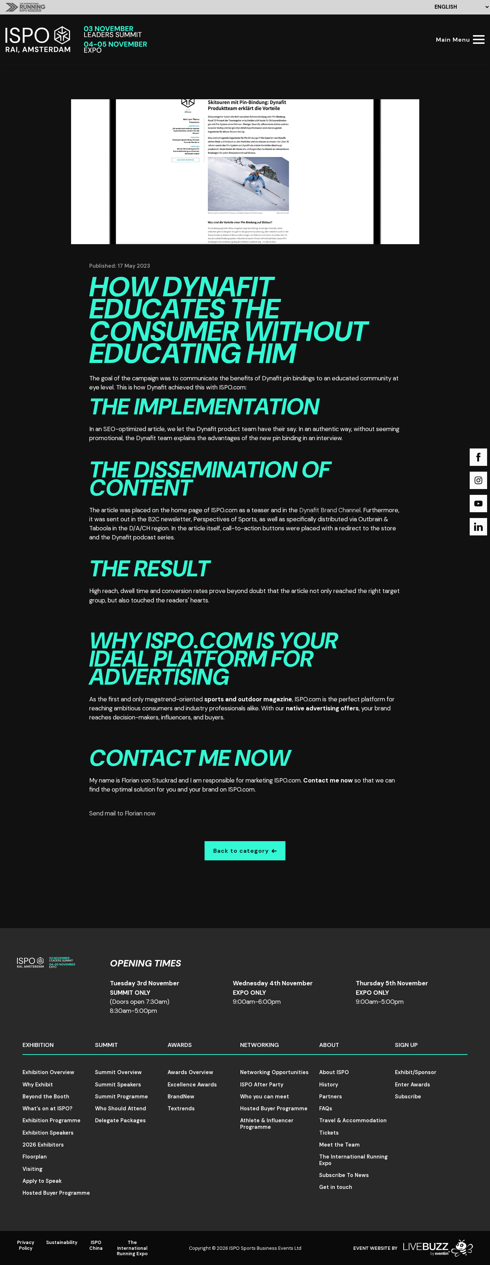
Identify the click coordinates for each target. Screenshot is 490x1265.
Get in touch (335, 1187)
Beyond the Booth (45, 1096)
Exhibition (38, 1045)
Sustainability (62, 1242)
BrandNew (181, 1096)
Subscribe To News (344, 1175)
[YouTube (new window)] (478, 503)
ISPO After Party (261, 1084)
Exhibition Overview (48, 1072)
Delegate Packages (120, 1120)
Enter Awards (412, 1084)
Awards (180, 1045)
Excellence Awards (192, 1084)
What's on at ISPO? (47, 1108)
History (328, 1084)
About (329, 1045)
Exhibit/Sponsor (415, 1072)
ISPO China (96, 1245)
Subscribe (408, 1096)
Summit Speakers (118, 1084)
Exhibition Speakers (48, 1133)
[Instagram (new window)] (478, 480)
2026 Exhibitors (43, 1144)
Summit (106, 1045)
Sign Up (406, 1045)
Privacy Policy (25, 1245)
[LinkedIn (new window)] (478, 526)
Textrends (181, 1108)
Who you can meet (264, 1096)
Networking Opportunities (274, 1072)
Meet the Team (339, 1144)
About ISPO (334, 1072)
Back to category (241, 851)
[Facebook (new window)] (478, 457)
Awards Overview (190, 1072)
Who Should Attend (120, 1108)
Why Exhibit (37, 1084)
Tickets (329, 1133)
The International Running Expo (353, 1159)
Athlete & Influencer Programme (266, 1123)
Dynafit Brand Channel (330, 510)
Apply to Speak (42, 1181)
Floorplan (34, 1156)
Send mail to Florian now (122, 813)
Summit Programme (121, 1096)
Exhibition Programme (51, 1120)
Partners (330, 1096)
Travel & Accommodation (353, 1120)
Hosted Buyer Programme (56, 1193)
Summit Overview (118, 1072)
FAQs (325, 1108)
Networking (259, 1045)
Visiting (32, 1169)
